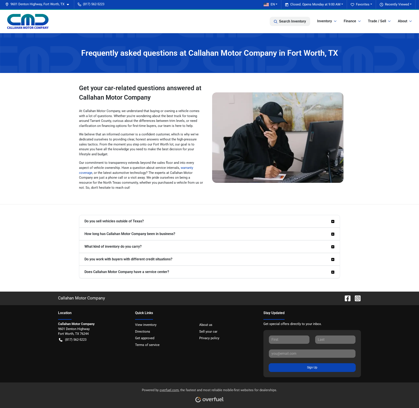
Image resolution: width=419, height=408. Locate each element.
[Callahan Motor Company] (28, 21)
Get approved (144, 338)
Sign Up (312, 367)
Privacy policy (209, 338)
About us (205, 325)
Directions (142, 332)
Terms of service (147, 345)
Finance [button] (350, 21)
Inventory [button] (324, 21)
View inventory (145, 325)
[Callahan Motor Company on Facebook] (346, 298)
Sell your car (208, 332)
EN (273, 4)
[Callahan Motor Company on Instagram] (356, 298)
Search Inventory (292, 21)
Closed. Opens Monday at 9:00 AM (315, 4)
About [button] (402, 21)
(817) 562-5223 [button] (93, 4)
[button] (38, 4)
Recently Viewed (397, 4)
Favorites (362, 4)
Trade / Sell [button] (377, 21)
